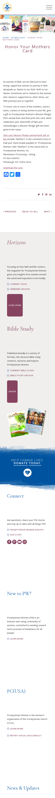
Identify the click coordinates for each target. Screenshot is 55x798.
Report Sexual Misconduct (26, 736)
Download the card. (13, 167)
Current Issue (18, 284)
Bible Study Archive (21, 375)
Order (12, 391)
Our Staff (16, 535)
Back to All (30, 211)
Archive (20, 289)
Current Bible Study (22, 370)
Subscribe (15, 305)
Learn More (16, 639)
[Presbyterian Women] (7, 7)
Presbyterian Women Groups (27, 530)
